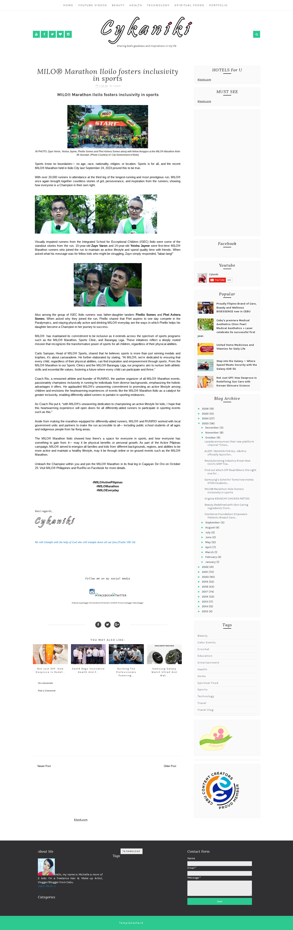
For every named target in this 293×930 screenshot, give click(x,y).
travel (202, 703)
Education (205, 656)
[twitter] (52, 34)
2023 (205, 423)
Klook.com (204, 79)
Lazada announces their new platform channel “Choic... (229, 443)
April (208, 547)
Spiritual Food (208, 683)
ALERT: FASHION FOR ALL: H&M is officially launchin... (225, 452)
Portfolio (218, 5)
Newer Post (44, 766)
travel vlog (205, 710)
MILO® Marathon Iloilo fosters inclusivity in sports (224, 490)
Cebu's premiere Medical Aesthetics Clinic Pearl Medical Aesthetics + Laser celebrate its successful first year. (226, 328)
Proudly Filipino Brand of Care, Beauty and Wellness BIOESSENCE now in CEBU (236, 307)
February (211, 557)
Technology (158, 5)
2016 (205, 596)
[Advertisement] (227, 173)
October (211, 437)
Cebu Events (207, 642)
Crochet (203, 649)
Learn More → (47, 886)
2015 (205, 601)
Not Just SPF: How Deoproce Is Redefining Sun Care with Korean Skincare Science (236, 381)
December (212, 427)
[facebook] (44, 34)
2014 (205, 606)
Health (135, 5)
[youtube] (36, 34)
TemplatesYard (131, 923)
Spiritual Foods (189, 5)
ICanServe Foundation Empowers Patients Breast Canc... (226, 515)
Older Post (170, 766)
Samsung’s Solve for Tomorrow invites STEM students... (229, 481)
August (210, 527)
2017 (205, 591)
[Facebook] (98, 625)
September (213, 522)
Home (68, 5)
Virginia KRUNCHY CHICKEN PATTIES (227, 498)
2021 (205, 572)
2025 (205, 413)
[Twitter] (108, 625)
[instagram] (68, 34)
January (210, 562)
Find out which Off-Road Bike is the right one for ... (230, 471)
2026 (205, 408)
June (208, 537)
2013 (205, 611)
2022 (205, 567)
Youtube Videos (92, 5)
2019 (205, 581)
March (209, 552)
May (208, 542)
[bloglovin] (60, 34)
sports (203, 689)
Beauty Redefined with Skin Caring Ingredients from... (226, 506)
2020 (205, 577)
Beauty (118, 5)
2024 (205, 418)
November (212, 432)
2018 (205, 586)
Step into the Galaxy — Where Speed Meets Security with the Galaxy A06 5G (236, 365)
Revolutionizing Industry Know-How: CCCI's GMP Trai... (228, 462)
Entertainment (208, 662)
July (208, 532)
